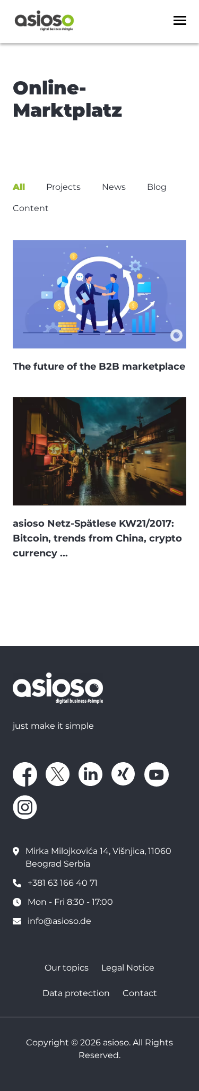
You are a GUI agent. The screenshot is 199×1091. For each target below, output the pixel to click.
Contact (140, 993)
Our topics (67, 968)
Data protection (76, 993)
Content (31, 208)
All (19, 187)
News (114, 187)
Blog (157, 187)
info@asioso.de (59, 921)
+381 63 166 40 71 (63, 883)
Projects (63, 187)
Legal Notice (127, 968)
